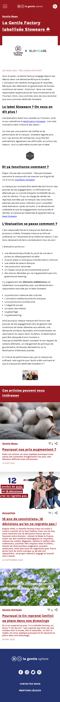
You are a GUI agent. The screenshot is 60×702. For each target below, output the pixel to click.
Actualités (8, 513)
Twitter (33, 672)
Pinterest (39, 672)
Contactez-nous (30, 684)
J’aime (52, 444)
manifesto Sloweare (25, 179)
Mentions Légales (30, 690)
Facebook (21, 672)
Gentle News (10, 443)
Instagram (27, 672)
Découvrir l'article (30, 421)
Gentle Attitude (12, 609)
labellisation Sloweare (34, 121)
